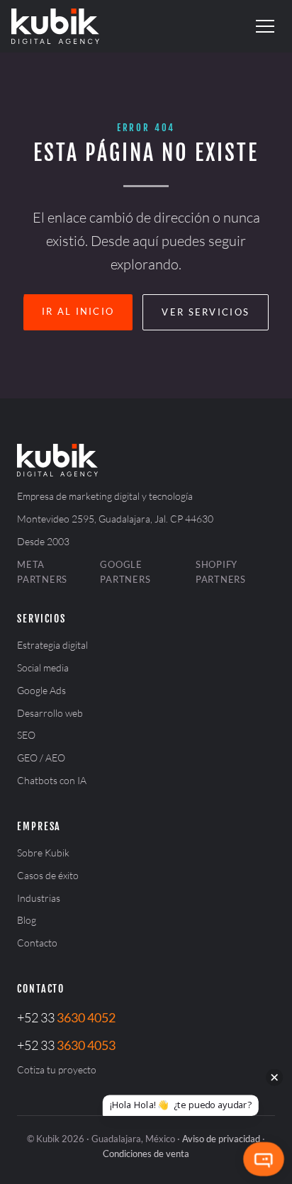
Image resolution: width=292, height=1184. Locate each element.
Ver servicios (205, 312)
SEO (26, 735)
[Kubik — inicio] (55, 26)
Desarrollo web (50, 713)
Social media (43, 667)
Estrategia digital (52, 645)
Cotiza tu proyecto (56, 1069)
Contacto (37, 943)
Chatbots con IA (51, 780)
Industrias (38, 898)
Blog (26, 920)
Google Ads (41, 690)
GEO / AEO (41, 758)
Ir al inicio (78, 311)
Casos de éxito (48, 875)
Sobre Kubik (43, 853)
